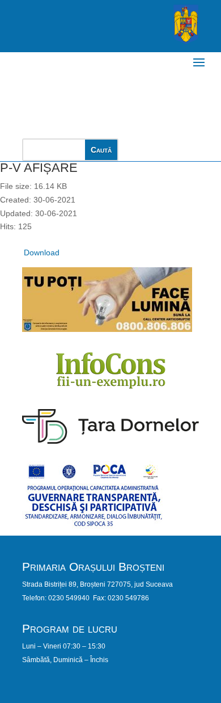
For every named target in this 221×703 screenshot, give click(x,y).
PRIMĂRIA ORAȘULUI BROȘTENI (102, 89)
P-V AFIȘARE (39, 168)
